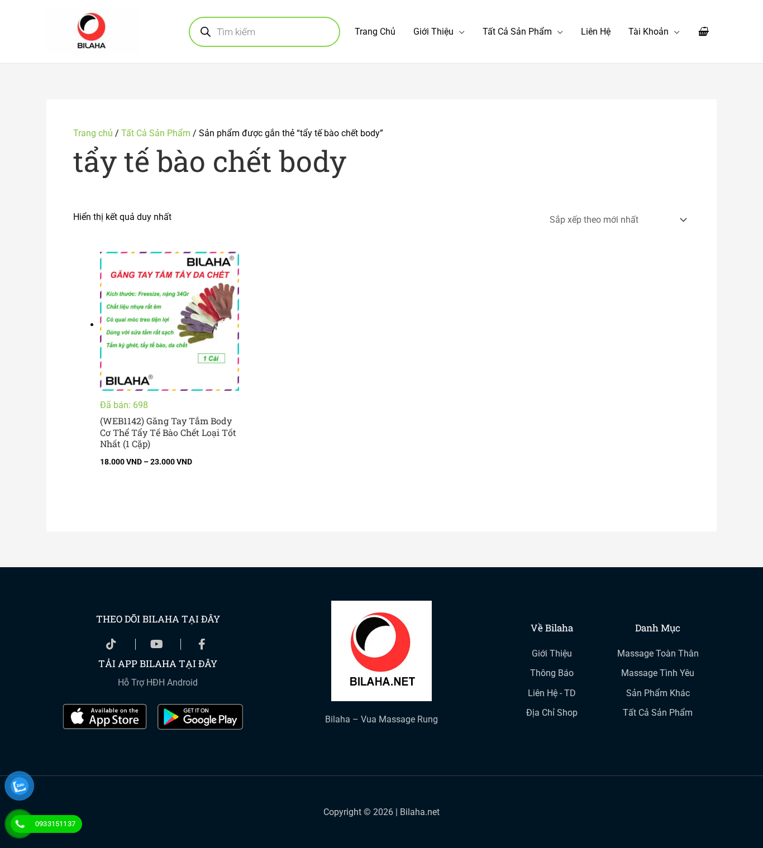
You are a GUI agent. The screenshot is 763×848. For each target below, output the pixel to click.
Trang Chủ (375, 31)
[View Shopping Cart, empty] (703, 32)
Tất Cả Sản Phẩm (517, 31)
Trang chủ (93, 133)
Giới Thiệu (433, 31)
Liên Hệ (596, 31)
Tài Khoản (648, 31)
